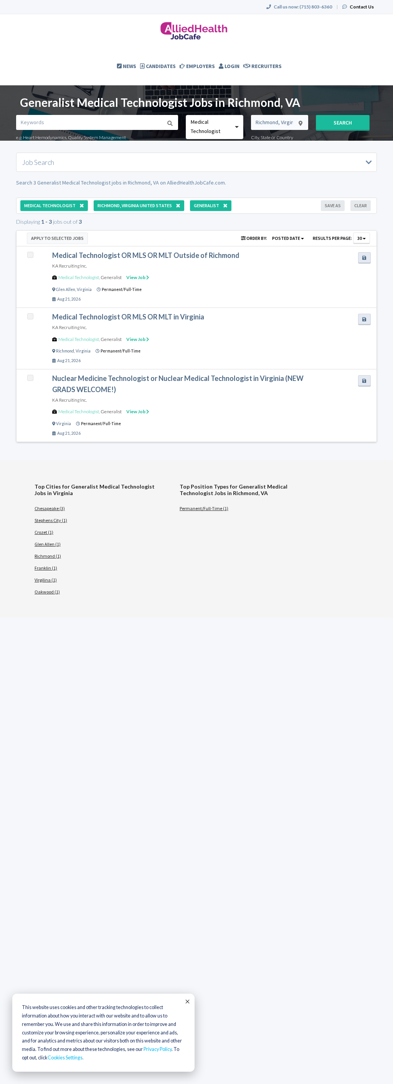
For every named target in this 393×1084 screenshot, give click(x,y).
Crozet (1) (44, 532)
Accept (187, 1001)
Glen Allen (65, 289)
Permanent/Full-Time (122, 289)
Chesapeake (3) (50, 508)
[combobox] (214, 127)
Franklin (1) (46, 568)
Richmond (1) (48, 556)
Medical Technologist (78, 277)
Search (343, 122)
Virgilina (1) (46, 580)
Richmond (65, 351)
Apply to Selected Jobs (57, 238)
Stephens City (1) (51, 520)
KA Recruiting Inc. (69, 266)
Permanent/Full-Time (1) (204, 508)
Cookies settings (65, 1058)
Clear (360, 205)
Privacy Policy (158, 1049)
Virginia (84, 289)
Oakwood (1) (47, 592)
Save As (333, 205)
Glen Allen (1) (48, 544)
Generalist (111, 277)
